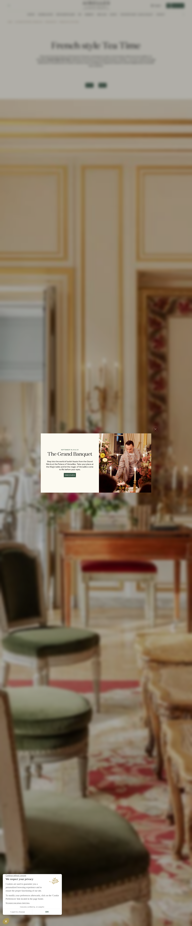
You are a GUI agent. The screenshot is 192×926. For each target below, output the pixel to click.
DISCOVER (70, 475)
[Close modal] (155, 429)
